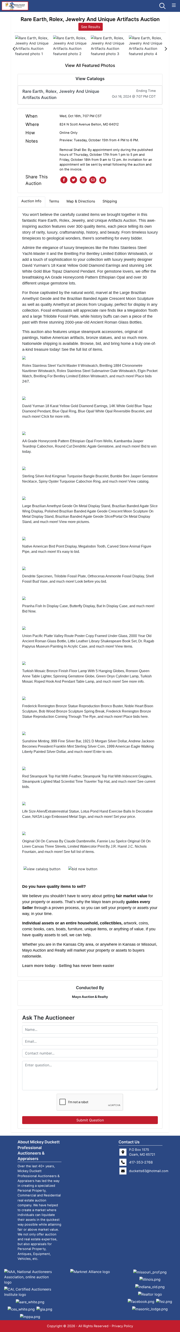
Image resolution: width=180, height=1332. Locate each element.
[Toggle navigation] (173, 5)
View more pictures (74, 522)
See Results (90, 27)
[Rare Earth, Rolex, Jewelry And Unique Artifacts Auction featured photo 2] (71, 48)
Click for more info (55, 416)
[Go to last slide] (14, 48)
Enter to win (102, 752)
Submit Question (90, 1120)
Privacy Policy (122, 1326)
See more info (133, 681)
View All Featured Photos (90, 65)
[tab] (31, 202)
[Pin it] (83, 180)
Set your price (124, 816)
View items (123, 646)
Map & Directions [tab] (81, 201)
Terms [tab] (54, 201)
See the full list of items (81, 349)
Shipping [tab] (110, 201)
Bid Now (28, 611)
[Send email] (92, 180)
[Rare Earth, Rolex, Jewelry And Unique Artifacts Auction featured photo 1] (33, 48)
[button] (63, 180)
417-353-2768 (141, 1162)
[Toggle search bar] (162, 6)
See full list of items (79, 852)
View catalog (138, 481)
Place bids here (135, 716)
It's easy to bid (68, 551)
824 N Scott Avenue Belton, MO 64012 (89, 124)
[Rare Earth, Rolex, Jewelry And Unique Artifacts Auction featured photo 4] (147, 48)
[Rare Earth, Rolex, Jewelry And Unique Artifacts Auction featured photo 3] (109, 48)
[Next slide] (165, 48)
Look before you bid (90, 581)
